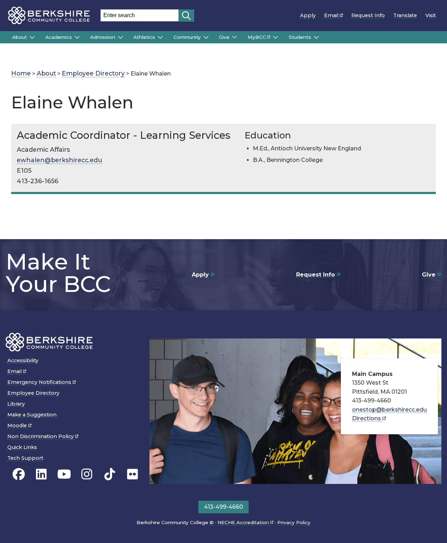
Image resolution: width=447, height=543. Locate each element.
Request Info (368, 15)
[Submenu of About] (32, 37)
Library (16, 404)
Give (224, 37)
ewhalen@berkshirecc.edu (59, 160)
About (19, 37)
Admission (102, 37)
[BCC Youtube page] (64, 474)
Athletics (144, 37)
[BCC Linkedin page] (41, 474)
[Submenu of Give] (234, 37)
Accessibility (22, 360)
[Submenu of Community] (206, 37)
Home (21, 73)
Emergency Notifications (40, 382)
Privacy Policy (293, 522)
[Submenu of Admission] (120, 37)
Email (332, 15)
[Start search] (186, 15)
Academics (58, 37)
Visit (430, 15)
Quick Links (22, 447)
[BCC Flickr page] (132, 474)
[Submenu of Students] (316, 37)
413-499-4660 (223, 506)
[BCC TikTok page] (109, 474)
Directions (367, 418)
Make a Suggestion (32, 415)
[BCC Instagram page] (86, 474)
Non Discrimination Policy (41, 436)
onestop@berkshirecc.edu (389, 409)
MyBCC (257, 37)
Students (300, 37)
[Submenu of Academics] (77, 37)
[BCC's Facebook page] (19, 474)
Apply (308, 15)
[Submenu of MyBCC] (275, 37)
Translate (405, 15)
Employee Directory (93, 73)
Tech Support (25, 458)
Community (187, 37)
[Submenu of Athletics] (160, 37)
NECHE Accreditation (244, 522)
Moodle (17, 425)
